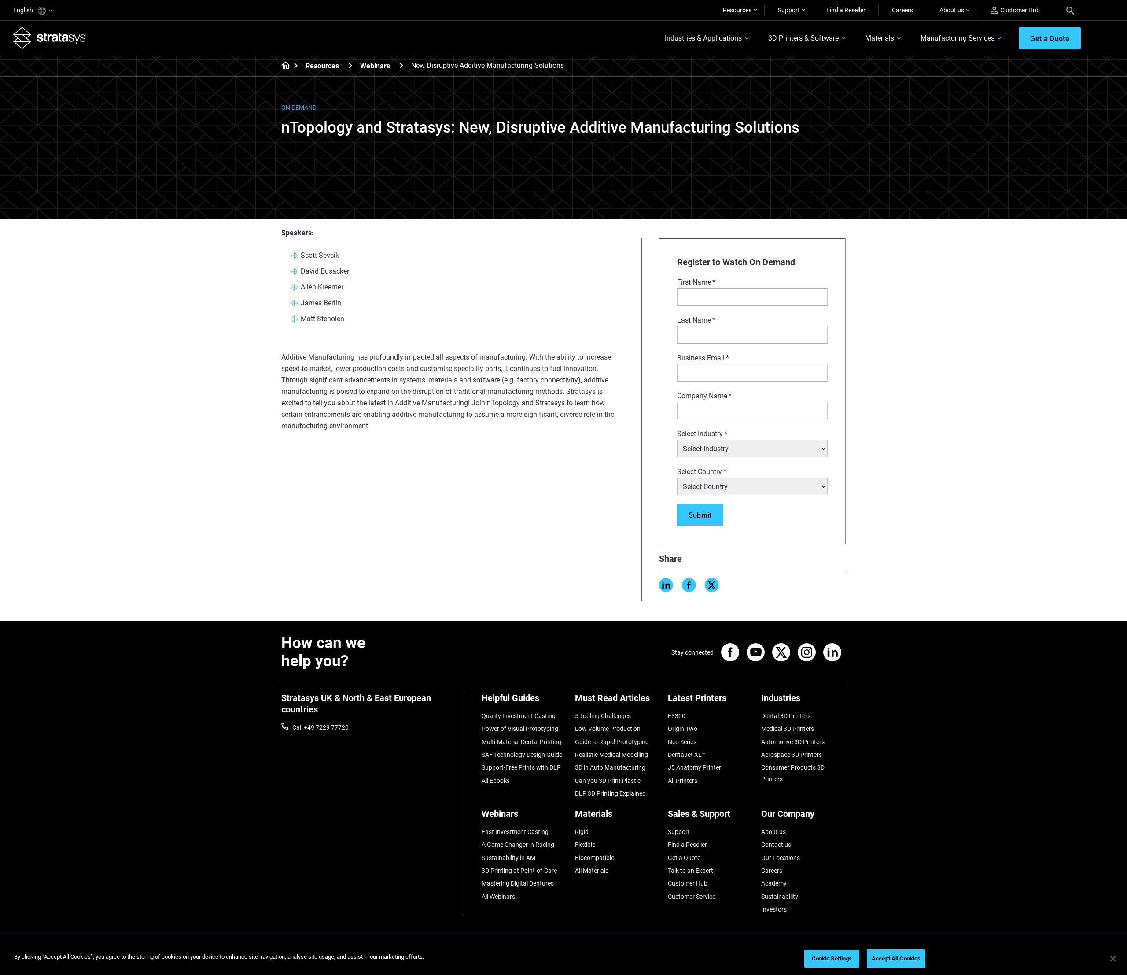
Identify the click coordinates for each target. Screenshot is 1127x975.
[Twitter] (712, 585)
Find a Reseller (846, 10)
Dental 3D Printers (785, 715)
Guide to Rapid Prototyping (612, 741)
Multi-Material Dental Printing (521, 741)
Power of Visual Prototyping (520, 728)
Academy (774, 883)
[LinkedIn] (666, 585)
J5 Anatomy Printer (694, 767)
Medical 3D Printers (787, 728)
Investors (774, 909)
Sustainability (779, 896)
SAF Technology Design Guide (522, 754)
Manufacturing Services (957, 38)
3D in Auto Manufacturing (610, 767)
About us (951, 10)
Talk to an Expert (690, 870)
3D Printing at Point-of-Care (519, 870)
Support (789, 10)
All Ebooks (496, 780)
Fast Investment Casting (515, 831)
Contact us (776, 844)
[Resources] (350, 65)
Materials (879, 38)
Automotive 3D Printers (793, 741)
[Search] (1070, 10)
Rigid (582, 831)
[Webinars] (401, 65)
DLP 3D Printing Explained (610, 793)
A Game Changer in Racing (518, 844)
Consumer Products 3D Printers (793, 773)
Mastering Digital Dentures (518, 883)
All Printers (682, 780)
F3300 (676, 715)
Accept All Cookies (896, 958)
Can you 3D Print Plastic (608, 780)
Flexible (585, 844)
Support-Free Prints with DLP (521, 767)
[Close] (1113, 958)
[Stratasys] (49, 38)
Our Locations (780, 857)
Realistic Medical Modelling (611, 754)
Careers (902, 10)
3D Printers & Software (803, 38)
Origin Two (682, 728)
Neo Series (682, 741)
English (23, 10)
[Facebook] (689, 585)
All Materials (591, 870)
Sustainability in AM (508, 857)
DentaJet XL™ (687, 754)
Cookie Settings (832, 958)
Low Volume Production (608, 728)
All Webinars (498, 896)
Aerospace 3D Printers (791, 754)
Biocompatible (594, 857)
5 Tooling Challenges (603, 715)
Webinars (375, 66)
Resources (737, 10)
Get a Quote (684, 857)
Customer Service (691, 896)
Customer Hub (1020, 10)
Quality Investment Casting (519, 715)
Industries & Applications (703, 38)
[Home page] (282, 66)
